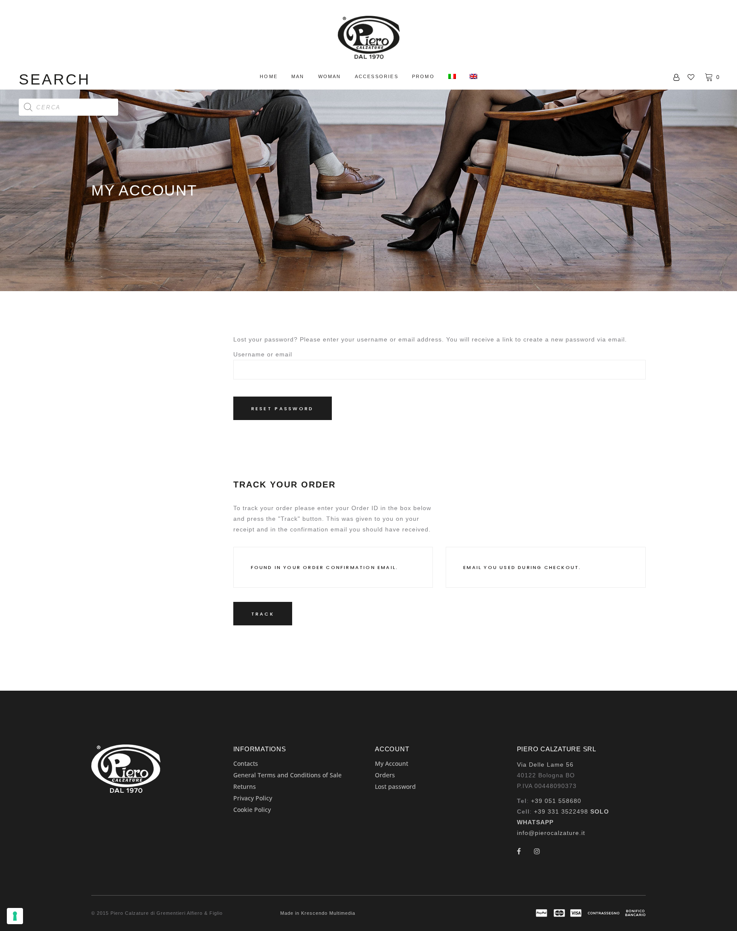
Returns (244, 786)
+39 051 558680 (556, 800)
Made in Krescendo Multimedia (317, 913)
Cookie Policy (252, 810)
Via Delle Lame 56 (545, 764)
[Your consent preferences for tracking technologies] (15, 916)
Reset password (282, 408)
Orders (385, 775)
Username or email (262, 354)
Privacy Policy (252, 798)
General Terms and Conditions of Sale (287, 775)
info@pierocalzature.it (551, 832)
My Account (391, 763)
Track (263, 613)
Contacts (245, 763)
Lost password (395, 786)
